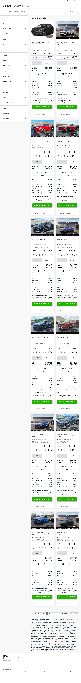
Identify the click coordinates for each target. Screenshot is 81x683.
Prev (43, 614)
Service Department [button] (62, 5)
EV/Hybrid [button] (48, 5)
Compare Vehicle (40, 114)
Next (60, 614)
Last (66, 614)
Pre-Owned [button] (42, 5)
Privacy (24, 671)
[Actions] (51, 43)
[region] (42, 91)
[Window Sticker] (51, 57)
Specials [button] (54, 5)
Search (72, 11)
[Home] (34, 5)
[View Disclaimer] (46, 57)
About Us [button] (76, 5)
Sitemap (20, 671)
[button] (52, 30)
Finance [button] (70, 5)
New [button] (37, 5)
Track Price (43, 74)
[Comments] (49, 57)
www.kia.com (74, 671)
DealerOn (15, 671)
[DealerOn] (7, 669)
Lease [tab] (47, 63)
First (37, 614)
